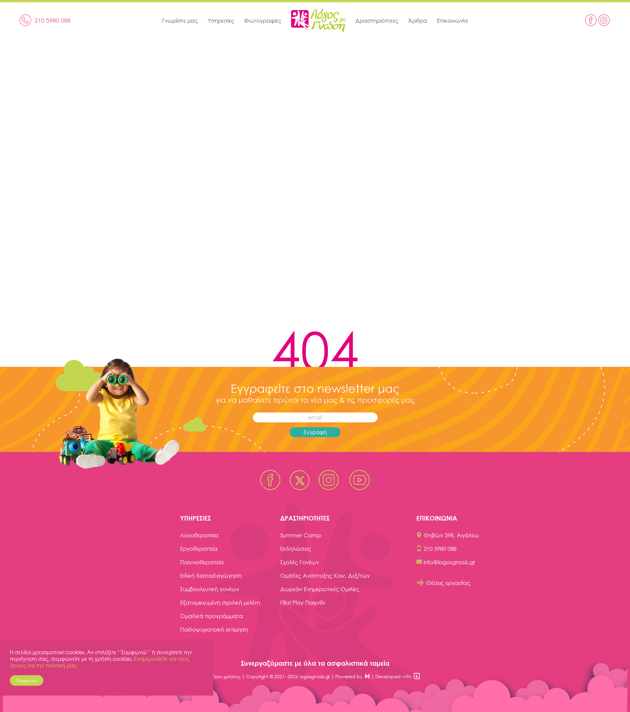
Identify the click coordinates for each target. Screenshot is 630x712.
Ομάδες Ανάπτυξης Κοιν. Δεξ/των (325, 575)
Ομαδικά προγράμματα (211, 615)
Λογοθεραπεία (199, 535)
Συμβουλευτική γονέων (209, 589)
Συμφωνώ (26, 680)
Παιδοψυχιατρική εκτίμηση (214, 629)
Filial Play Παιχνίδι (302, 602)
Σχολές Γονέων (299, 562)
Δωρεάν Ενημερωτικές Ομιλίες (319, 589)
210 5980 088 (440, 548)
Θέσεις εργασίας (448, 582)
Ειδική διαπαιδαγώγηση (211, 575)
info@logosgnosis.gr (449, 562)
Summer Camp (300, 535)
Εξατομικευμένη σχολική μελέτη (220, 602)
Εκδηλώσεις (295, 548)
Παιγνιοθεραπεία (202, 562)
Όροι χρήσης (226, 676)
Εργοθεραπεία (199, 548)
